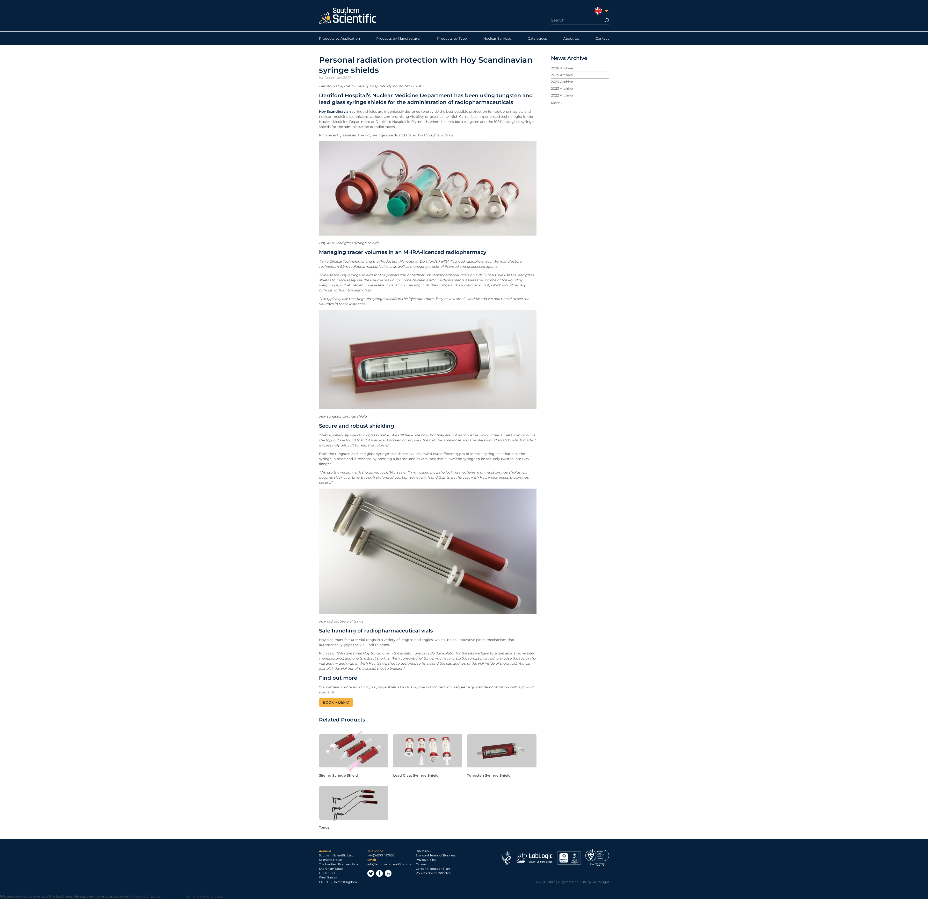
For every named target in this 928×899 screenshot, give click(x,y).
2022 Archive (562, 95)
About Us (571, 38)
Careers (421, 864)
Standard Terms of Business (436, 855)
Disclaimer (423, 851)
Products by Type (452, 38)
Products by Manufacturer (398, 38)
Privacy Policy (426, 860)
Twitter (370, 873)
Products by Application (339, 38)
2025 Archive (562, 75)
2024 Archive (562, 82)
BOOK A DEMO (336, 702)
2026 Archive (562, 68)
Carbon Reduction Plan (433, 868)
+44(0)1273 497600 (380, 855)
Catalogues (537, 38)
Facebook (379, 873)
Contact (602, 38)
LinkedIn (388, 873)
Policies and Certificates (433, 873)
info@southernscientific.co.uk (389, 864)
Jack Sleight (600, 882)
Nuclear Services (497, 38)
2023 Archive (562, 88)
